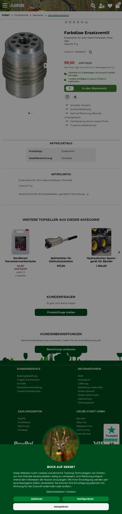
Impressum (71, 491)
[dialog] (61, 257)
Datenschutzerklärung (55, 491)
